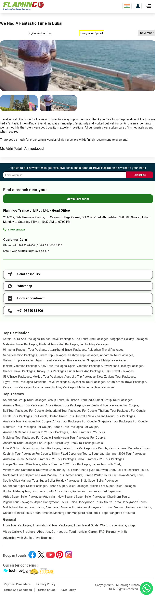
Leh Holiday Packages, (94, 344)
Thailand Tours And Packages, (59, 344)
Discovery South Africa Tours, (52, 491)
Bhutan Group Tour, (62, 416)
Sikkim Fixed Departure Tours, (71, 453)
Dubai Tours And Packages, (85, 371)
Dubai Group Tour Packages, (114, 400)
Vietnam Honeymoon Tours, (133, 507)
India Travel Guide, (86, 525)
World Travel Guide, (113, 525)
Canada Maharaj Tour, (17, 513)
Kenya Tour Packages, (17, 387)
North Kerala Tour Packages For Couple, (79, 437)
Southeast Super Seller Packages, (25, 486)
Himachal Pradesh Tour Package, (25, 349)
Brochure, (29, 532)
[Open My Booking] (138, 6)
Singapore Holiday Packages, (129, 339)
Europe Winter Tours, (98, 475)
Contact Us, (60, 532)
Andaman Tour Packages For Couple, (28, 443)
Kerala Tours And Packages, (21, 339)
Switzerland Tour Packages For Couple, (71, 410)
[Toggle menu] (148, 6)
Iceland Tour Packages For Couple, (85, 448)
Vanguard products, (85, 513)
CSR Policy (68, 589)
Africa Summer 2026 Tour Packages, (66, 464)
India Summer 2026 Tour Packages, (101, 459)
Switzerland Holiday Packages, (124, 366)
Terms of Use (46, 589)
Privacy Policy (45, 584)
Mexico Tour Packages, (48, 376)
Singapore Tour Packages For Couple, (123, 421)
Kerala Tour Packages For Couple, (25, 416)
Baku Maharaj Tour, (52, 475)
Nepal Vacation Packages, (20, 355)
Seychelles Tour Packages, (88, 382)
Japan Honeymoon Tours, (51, 502)
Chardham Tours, (118, 496)
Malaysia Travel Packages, (20, 344)
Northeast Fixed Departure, (21, 475)
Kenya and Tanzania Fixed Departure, (97, 491)
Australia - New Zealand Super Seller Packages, (74, 496)
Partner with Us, (117, 532)
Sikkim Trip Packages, (53, 355)
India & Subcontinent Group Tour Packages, (32, 448)
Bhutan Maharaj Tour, (17, 491)
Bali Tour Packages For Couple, (23, 410)
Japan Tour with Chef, (106, 464)
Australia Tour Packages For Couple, (27, 421)
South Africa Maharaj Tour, (21, 480)
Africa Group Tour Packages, (64, 405)
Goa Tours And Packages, (92, 339)
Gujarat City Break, (65, 443)
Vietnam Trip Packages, (18, 360)
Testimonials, (78, 532)
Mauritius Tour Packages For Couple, (27, 427)
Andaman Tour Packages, (117, 355)
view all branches (78, 198)
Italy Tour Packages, (54, 366)
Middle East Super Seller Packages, (113, 486)
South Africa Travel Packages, (127, 382)
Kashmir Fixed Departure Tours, (130, 448)
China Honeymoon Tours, (86, 502)
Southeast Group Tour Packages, (25, 400)
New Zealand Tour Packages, (116, 376)
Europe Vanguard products (117, 513)
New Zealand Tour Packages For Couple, (111, 405)
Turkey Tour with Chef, (72, 470)
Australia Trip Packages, (80, 376)
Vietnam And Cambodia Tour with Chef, (29, 470)
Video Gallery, (12, 532)
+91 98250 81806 (24, 245)
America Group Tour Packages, (23, 405)
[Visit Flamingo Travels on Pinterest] (59, 554)
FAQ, (102, 532)
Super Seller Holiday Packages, (59, 480)
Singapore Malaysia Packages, (107, 360)
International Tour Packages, (53, 525)
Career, (93, 532)
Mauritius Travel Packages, (52, 382)
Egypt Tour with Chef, (101, 470)
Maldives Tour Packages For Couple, (27, 437)
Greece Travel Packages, (19, 371)
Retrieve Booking (41, 538)
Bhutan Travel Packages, (57, 339)
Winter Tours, (74, 475)
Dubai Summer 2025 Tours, (88, 432)
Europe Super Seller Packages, (69, 486)
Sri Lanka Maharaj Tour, (128, 475)
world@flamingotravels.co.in (30, 250)
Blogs (132, 525)
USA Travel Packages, (17, 376)
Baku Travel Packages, (119, 371)
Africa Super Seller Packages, (22, 496)
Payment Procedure (17, 584)
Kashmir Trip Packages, (83, 355)
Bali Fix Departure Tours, (133, 470)
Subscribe (140, 174)
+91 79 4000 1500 (51, 245)
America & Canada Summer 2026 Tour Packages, (36, 432)
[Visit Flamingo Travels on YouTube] (50, 554)
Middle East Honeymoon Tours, (24, 507)
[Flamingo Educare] (41, 571)
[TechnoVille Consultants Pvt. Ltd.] (15, 571)
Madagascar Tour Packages (96, 387)
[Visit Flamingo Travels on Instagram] (68, 554)
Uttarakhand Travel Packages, (67, 349)
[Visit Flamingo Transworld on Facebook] (32, 554)
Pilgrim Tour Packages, (18, 502)
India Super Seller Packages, (99, 480)
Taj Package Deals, (91, 443)
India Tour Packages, (17, 525)
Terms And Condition (18, 589)
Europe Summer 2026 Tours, (22, 464)
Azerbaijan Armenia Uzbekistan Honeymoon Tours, (79, 507)
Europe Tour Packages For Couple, (76, 427)
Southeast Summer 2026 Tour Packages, (119, 453)
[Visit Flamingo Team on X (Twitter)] (41, 554)
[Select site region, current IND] (127, 6)
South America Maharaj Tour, (52, 513)
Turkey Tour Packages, (52, 371)
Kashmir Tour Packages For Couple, (27, 453)
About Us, (44, 532)
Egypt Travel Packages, (18, 382)
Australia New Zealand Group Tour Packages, (105, 416)
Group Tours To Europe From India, (71, 400)
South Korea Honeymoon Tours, (125, 502)
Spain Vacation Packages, (85, 366)
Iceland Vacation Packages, (21, 366)
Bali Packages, (76, 360)
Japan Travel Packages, (50, 360)
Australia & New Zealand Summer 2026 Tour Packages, (40, 459)
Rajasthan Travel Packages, (106, 349)
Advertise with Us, (15, 538)
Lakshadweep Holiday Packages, (55, 387)
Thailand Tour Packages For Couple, (122, 410)
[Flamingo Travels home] (23, 6)
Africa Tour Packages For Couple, (74, 421)
